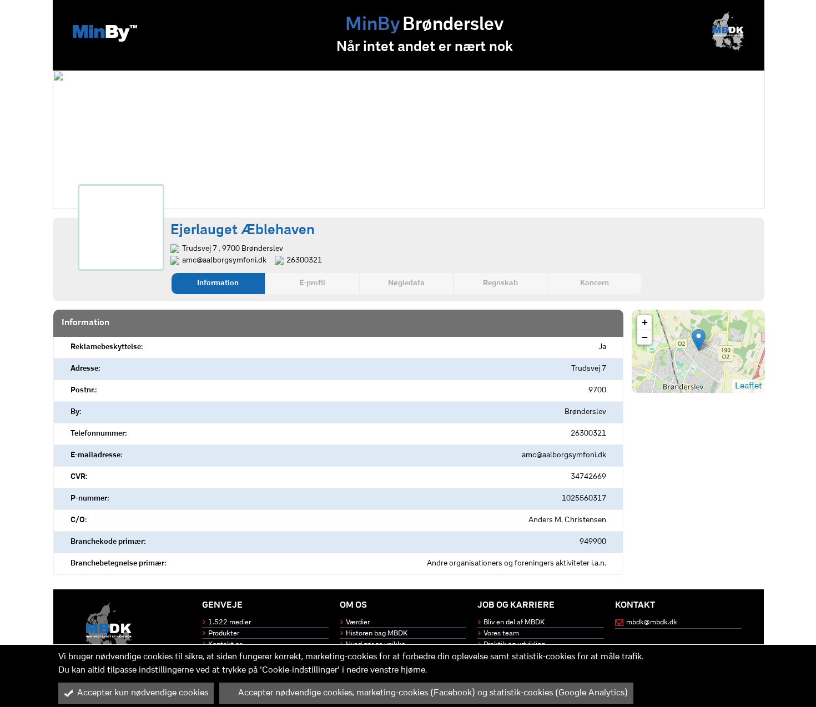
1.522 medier (229, 622)
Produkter (223, 633)
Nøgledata (406, 283)
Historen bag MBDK (376, 633)
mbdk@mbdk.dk (651, 622)
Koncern (594, 283)
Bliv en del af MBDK (514, 622)
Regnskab (500, 283)
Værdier (358, 622)
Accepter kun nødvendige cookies (142, 693)
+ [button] (645, 322)
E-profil (312, 283)
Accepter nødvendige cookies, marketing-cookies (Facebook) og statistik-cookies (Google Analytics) (433, 693)
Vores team (501, 633)
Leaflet (748, 386)
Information (218, 283)
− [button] (645, 337)
